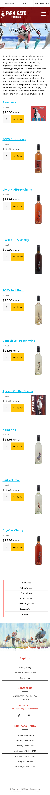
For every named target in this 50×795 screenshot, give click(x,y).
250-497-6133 (25, 705)
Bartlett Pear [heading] (11, 480)
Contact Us (25, 678)
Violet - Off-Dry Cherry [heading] (17, 189)
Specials (26, 614)
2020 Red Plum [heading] (13, 290)
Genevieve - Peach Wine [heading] (19, 340)
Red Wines (26, 583)
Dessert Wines (26, 609)
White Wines (26, 588)
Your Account (9, 3)
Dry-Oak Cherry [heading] (13, 530)
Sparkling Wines (26, 603)
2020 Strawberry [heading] (14, 139)
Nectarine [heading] (9, 429)
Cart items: (41, 4)
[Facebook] (19, 716)
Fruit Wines (26, 593)
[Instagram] (29, 716)
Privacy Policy (25, 667)
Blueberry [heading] (9, 102)
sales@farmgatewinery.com (25, 708)
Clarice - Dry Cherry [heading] (16, 240)
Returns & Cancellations (25, 672)
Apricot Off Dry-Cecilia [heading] (18, 391)
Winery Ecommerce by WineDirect (25, 791)
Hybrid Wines (26, 598)
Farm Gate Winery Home (13, 15)
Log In (25, 3)
